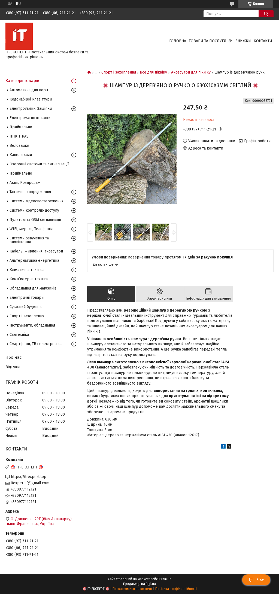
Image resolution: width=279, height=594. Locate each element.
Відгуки (12, 366)
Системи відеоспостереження (36, 201)
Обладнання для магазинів (33, 288)
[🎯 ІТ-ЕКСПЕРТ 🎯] (19, 36)
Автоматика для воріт (29, 90)
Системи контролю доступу (34, 210)
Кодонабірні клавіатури (31, 99)
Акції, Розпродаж (25, 182)
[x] (229, 447)
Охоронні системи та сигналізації (39, 164)
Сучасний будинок (26, 306)
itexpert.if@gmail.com (30, 483)
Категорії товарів (22, 80)
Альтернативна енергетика (34, 260)
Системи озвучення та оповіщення (29, 240)
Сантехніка (19, 334)
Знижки (243, 41)
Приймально (21, 127)
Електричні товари (27, 297)
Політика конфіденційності (176, 589)
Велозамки (19, 145)
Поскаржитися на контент (132, 589)
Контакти (263, 41)
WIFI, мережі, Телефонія (31, 229)
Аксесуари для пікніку (191, 72)
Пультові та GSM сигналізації (35, 219)
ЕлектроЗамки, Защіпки (31, 108)
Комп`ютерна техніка (29, 279)
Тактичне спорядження (30, 192)
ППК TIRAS (19, 136)
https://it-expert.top (28, 476)
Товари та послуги (207, 41)
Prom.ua (165, 579)
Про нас (13, 357)
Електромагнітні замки (30, 117)
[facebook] (223, 447)
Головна (177, 41)
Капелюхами (21, 155)
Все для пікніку (153, 72)
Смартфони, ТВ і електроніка (36, 344)
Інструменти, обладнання (32, 325)
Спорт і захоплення (118, 72)
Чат (260, 580)
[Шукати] (266, 13)
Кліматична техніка (27, 269)
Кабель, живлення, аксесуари (36, 251)
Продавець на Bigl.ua (139, 584)
